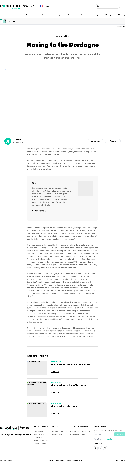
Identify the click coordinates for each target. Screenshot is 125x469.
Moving (95, 15)
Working (108, 15)
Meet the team (39, 434)
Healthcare (43, 15)
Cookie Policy (77, 461)
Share (114, 141)
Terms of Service (66, 461)
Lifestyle (71, 15)
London (34, 331)
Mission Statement (40, 443)
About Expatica (39, 431)
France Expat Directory (78, 434)
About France (72, 21)
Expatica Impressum (41, 440)
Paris (43, 331)
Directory (121, 15)
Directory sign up (56, 434)
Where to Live (120, 21)
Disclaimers (121, 26)
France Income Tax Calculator (80, 431)
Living (83, 15)
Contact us (38, 437)
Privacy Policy (108, 439)
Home (2, 15)
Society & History (93, 21)
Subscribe (120, 434)
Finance (29, 15)
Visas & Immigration (107, 21)
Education (15, 15)
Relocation (82, 21)
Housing (57, 15)
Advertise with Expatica (59, 431)
